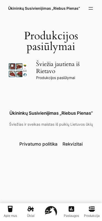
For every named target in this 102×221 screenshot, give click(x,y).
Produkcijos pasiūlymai (55, 77)
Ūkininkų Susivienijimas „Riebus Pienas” (44, 8)
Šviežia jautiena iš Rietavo (58, 67)
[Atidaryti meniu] (91, 8)
